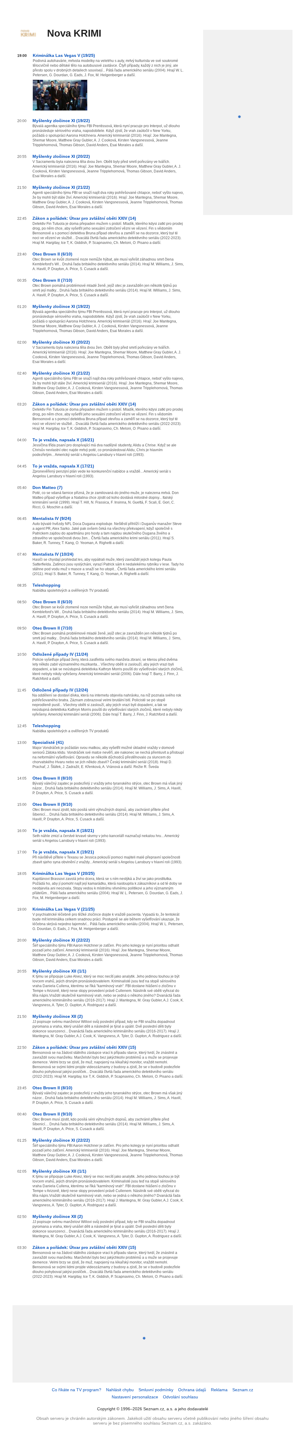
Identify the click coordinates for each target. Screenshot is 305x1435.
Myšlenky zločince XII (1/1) (59, 971)
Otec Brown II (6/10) (52, 254)
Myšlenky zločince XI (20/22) (61, 156)
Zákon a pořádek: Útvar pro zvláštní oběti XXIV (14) (84, 218)
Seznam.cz (242, 1389)
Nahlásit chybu (120, 1389)
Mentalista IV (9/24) (51, 518)
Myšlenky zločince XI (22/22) (61, 940)
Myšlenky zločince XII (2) (57, 1016)
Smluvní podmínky (156, 1389)
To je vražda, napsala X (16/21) (63, 439)
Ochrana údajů (192, 1389)
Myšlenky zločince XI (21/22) (61, 187)
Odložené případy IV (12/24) (60, 690)
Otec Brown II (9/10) (52, 804)
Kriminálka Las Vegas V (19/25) (64, 55)
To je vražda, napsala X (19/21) (63, 852)
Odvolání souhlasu (180, 1397)
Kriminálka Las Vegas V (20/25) (63, 873)
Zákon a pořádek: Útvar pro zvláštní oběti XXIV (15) (84, 1047)
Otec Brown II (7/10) (52, 280)
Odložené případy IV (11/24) (60, 654)
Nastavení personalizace (135, 1397)
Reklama (219, 1389)
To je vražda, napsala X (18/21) (63, 830)
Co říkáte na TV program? (76, 1389)
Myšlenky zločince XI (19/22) (61, 120)
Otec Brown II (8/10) (52, 778)
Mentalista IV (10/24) (53, 554)
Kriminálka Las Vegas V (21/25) (63, 909)
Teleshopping (46, 585)
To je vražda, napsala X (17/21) (63, 466)
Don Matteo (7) (47, 487)
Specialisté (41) (48, 742)
